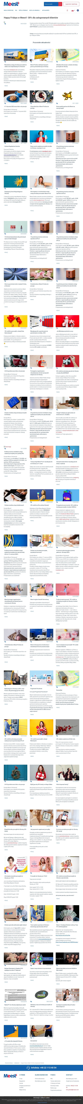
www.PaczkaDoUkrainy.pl (36, 1045)
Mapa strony (22, 1089)
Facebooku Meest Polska (67, 513)
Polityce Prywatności (42, 1102)
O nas (20, 1078)
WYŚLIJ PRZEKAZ (23, 10)
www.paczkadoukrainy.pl (59, 25)
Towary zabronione (55, 1081)
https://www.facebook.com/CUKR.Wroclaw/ (67, 942)
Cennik (21, 1083)
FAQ (16, 10)
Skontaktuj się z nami (40, 1081)
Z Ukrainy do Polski (55, 1083)
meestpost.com (13, 69)
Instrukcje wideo (54, 1085)
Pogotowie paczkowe (56, 1090)
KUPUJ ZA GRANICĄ (34, 10)
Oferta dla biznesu (39, 1078)
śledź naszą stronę (64, 519)
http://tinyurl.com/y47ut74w (63, 935)
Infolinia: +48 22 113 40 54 (43, 1067)
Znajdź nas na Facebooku (72, 1081)
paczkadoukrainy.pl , (13, 843)
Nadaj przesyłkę (9, 10)
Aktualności (46, 10)
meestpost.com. (60, 570)
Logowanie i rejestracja (71, 4)
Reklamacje (53, 1088)
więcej (6, 85)
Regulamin (22, 1081)
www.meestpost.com (38, 200)
